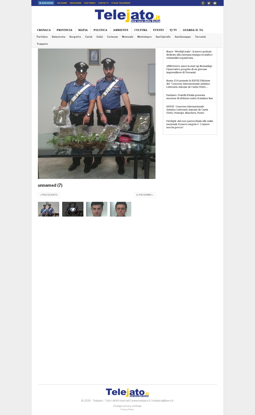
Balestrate (58, 36)
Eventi (158, 30)
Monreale (127, 36)
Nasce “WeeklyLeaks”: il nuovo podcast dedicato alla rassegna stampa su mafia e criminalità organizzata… (189, 54)
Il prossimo (144, 194)
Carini (88, 36)
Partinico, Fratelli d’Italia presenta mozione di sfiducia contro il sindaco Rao (189, 96)
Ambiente (120, 30)
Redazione (75, 3)
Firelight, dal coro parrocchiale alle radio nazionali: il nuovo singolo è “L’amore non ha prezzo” (189, 124)
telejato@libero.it (163, 400)
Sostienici (89, 3)
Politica (100, 30)
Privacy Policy (127, 409)
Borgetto (75, 36)
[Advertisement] (190, 198)
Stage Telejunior (120, 3)
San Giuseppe (183, 36)
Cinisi (99, 36)
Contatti (103, 3)
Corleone (112, 36)
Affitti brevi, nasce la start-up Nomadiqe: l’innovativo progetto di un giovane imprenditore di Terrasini (189, 69)
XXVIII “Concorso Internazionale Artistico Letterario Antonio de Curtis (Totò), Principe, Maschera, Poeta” (187, 109)
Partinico (42, 36)
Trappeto (42, 43)
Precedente (49, 194)
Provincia (64, 30)
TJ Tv (173, 30)
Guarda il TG (193, 30)
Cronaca (44, 30)
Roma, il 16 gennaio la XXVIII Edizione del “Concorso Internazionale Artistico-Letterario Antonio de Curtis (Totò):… (188, 84)
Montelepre (144, 36)
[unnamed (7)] (48, 209)
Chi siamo (62, 3)
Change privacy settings (127, 405)
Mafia (83, 30)
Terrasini (200, 36)
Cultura (140, 30)
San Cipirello (163, 36)
